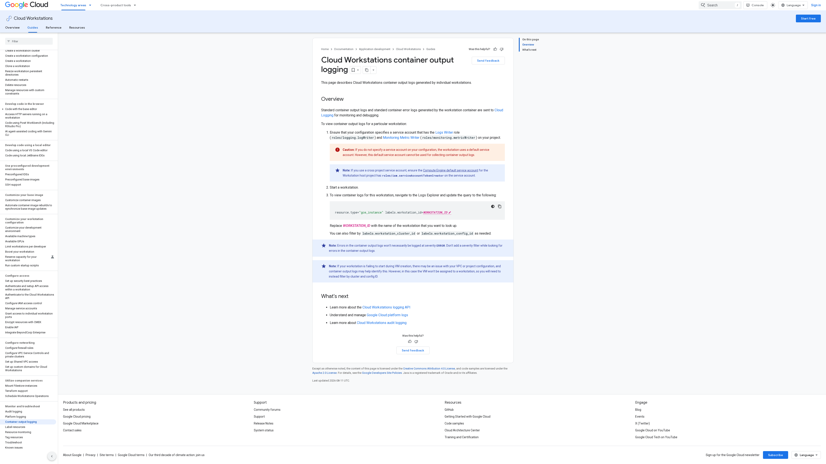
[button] (28, 109)
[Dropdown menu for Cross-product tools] (136, 5)
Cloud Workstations (33, 18)
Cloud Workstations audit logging (382, 323)
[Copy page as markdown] (367, 70)
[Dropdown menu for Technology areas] (91, 5)
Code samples (454, 423)
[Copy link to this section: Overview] (348, 99)
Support (259, 416)
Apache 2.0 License (324, 372)
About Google (72, 455)
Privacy (91, 455)
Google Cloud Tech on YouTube (656, 437)
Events (639, 416)
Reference (54, 27)
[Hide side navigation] (52, 456)
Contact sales (72, 430)
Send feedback (488, 61)
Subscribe (775, 455)
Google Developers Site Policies (382, 372)
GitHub (449, 409)
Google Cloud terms (131, 455)
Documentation (343, 49)
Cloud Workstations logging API (386, 307)
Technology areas (73, 5)
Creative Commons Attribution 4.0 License (429, 368)
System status (264, 430)
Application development (374, 49)
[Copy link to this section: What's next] (352, 296)
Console (758, 5)
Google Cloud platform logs (387, 315)
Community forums (267, 409)
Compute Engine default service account (450, 170)
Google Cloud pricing (77, 416)
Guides (32, 27)
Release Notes (263, 423)
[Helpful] (495, 49)
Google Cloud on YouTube (652, 430)
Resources (77, 27)
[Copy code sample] (499, 206)
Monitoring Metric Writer (401, 138)
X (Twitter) (642, 423)
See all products (74, 409)
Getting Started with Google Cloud (467, 416)
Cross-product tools (115, 5)
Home (325, 49)
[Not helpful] (501, 49)
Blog (638, 409)
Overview (12, 27)
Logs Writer (444, 132)
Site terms (107, 455)
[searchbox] (29, 41)
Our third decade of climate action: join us (177, 455)
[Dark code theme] (492, 206)
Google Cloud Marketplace (81, 423)
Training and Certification (462, 437)
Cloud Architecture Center (462, 430)
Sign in (816, 5)
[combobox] (720, 5)
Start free (808, 18)
